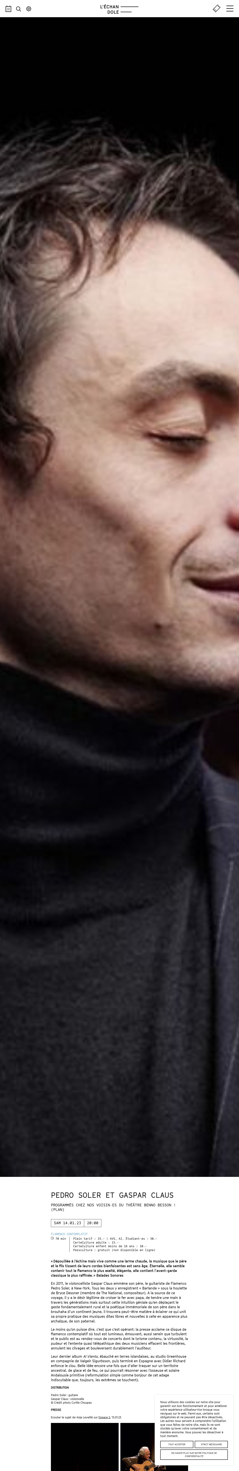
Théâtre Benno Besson (148, 1205)
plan (57, 1210)
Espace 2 (104, 1417)
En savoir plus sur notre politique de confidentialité (194, 1454)
